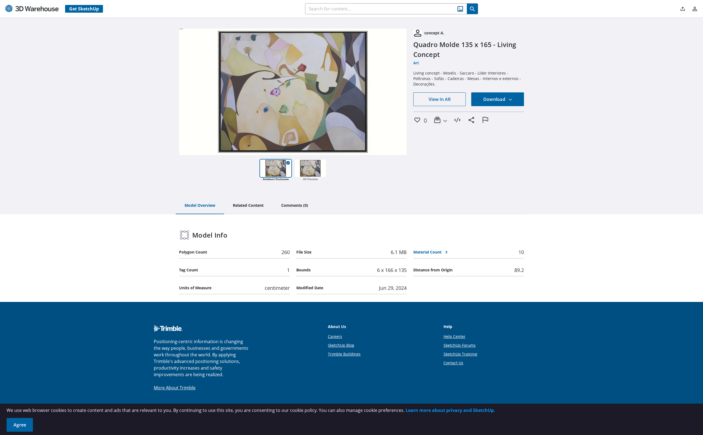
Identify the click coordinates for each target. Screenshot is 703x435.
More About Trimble (175, 388)
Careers (335, 336)
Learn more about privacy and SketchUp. (450, 410)
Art (416, 62)
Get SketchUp (84, 9)
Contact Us (453, 362)
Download (494, 99)
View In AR (440, 99)
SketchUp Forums (459, 345)
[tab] (200, 205)
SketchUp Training (460, 354)
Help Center (454, 336)
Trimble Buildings (344, 354)
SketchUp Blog (341, 345)
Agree (19, 425)
